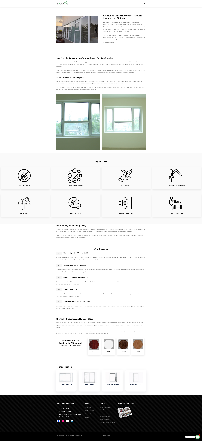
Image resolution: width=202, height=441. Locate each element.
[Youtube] (67, 421)
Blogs (133, 3)
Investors (125, 3)
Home (73, 3)
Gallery (88, 3)
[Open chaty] (197, 437)
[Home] (62, 3)
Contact (117, 3)
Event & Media (108, 3)
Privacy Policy (106, 435)
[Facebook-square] (58, 421)
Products (96, 3)
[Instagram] (63, 421)
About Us (80, 3)
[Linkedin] (72, 421)
